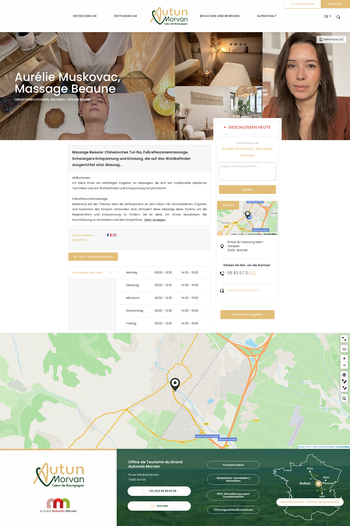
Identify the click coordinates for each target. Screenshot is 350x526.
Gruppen (335, 4)
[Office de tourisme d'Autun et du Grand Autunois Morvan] (168, 16)
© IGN (314, 446)
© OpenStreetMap (326, 446)
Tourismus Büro (233, 465)
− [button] (344, 365)
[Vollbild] (344, 339)
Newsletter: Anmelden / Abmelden (233, 479)
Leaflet (301, 446)
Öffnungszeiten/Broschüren (233, 510)
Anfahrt (228, 205)
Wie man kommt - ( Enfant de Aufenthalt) (310, 502)
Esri (308, 446)
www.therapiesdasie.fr (243, 290)
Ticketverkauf (303, 4)
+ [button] (344, 358)
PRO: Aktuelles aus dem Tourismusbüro (233, 495)
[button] (338, 17)
